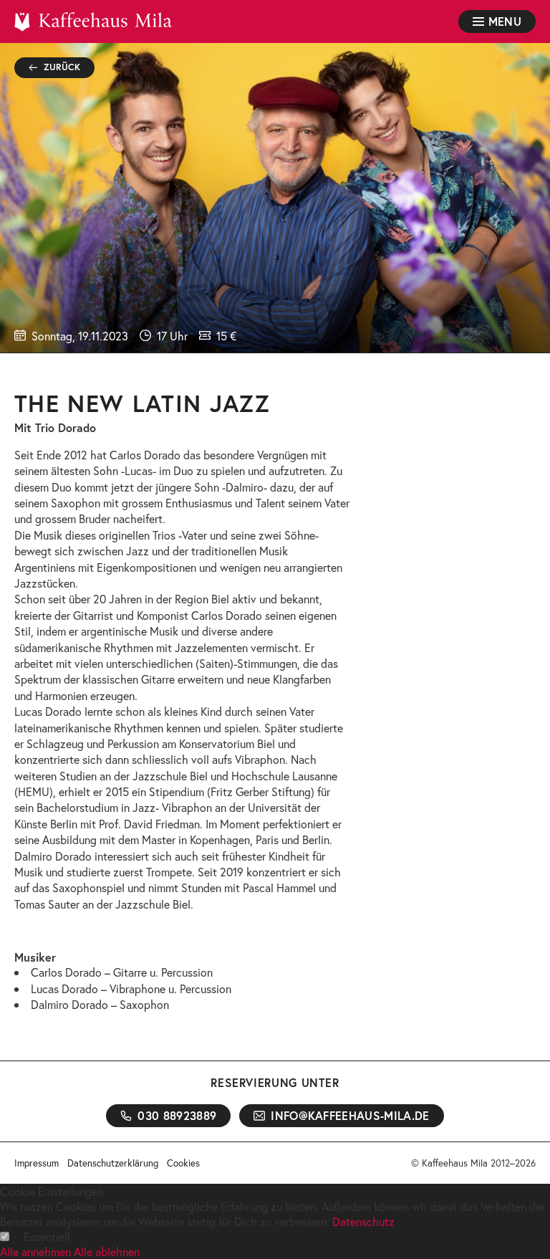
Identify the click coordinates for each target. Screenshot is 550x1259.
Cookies (183, 1163)
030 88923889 (177, 1115)
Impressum (36, 1163)
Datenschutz (363, 1221)
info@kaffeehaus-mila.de (350, 1115)
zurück (62, 67)
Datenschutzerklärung (112, 1163)
